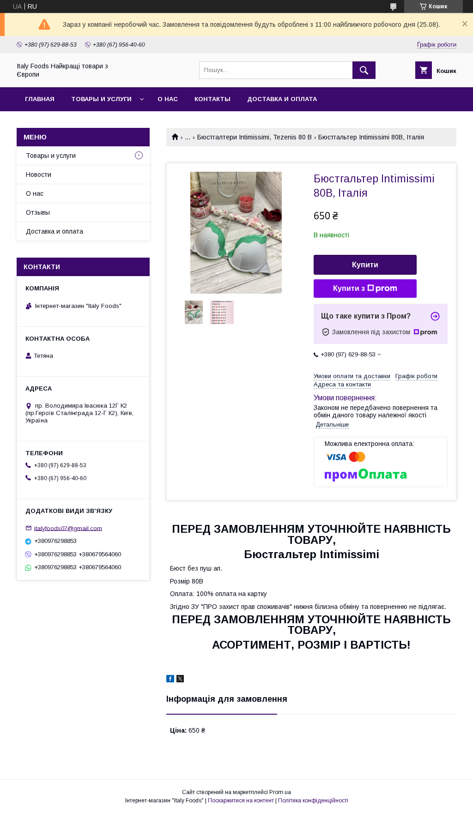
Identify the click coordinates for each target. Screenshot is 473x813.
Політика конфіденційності (313, 800)
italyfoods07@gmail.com (68, 527)
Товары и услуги (101, 99)
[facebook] (170, 680)
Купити (365, 265)
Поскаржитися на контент (241, 800)
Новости (38, 174)
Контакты (212, 99)
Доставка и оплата (282, 99)
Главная (40, 99)
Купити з (349, 288)
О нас (168, 99)
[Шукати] (364, 70)
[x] (180, 680)
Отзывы (38, 212)
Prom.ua (280, 792)
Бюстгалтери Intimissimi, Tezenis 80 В (254, 137)
